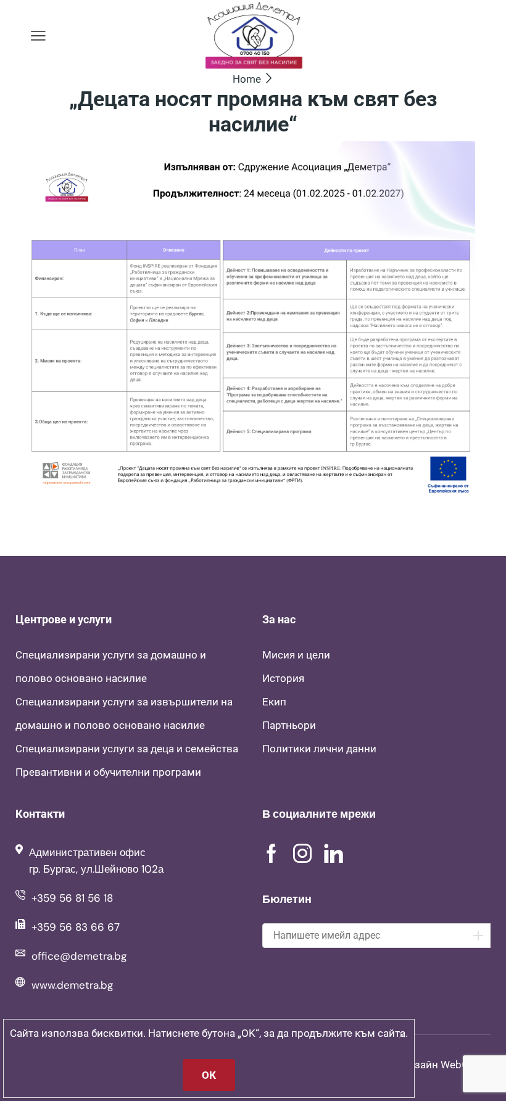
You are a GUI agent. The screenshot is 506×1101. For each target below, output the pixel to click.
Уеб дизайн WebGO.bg (437, 1064)
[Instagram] (302, 853)
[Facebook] (271, 853)
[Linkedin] (333, 853)
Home (247, 79)
